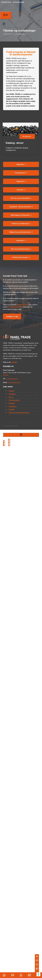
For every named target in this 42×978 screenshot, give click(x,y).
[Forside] (4, 975)
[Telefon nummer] (21, 975)
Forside (11, 391)
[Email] (12, 975)
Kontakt (11, 409)
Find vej (5, 375)
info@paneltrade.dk (18, 2)
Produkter (12, 394)
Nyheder (12, 403)
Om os (11, 397)
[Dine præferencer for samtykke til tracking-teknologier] (38, 974)
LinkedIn (14, 362)
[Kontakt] (29, 975)
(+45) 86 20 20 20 (6, 2)
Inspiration (12, 406)
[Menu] (5, 15)
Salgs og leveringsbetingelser (19, 412)
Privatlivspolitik (14, 400)
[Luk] (21, 435)
